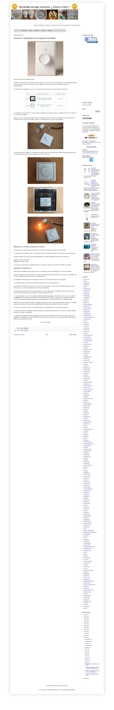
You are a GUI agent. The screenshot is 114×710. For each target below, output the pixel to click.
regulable (86, 548)
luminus (86, 485)
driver (85, 358)
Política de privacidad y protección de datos (57, 685)
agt (84, 281)
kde (85, 438)
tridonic (85, 588)
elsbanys (86, 371)
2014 (85, 678)
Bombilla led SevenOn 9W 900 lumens (95, 235)
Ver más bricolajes (45, 322)
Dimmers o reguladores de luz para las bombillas (92, 671)
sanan (85, 559)
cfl (84, 320)
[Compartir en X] (24, 328)
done (85, 355)
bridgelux (86, 313)
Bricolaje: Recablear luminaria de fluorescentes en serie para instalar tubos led (95, 183)
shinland (86, 566)
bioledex (86, 310)
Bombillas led (94, 214)
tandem (85, 577)
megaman (86, 496)
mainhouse (86, 490)
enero (86, 662)
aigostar (86, 283)
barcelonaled (87, 304)
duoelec (86, 360)
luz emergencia (87, 489)
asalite (85, 299)
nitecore (86, 507)
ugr (84, 593)
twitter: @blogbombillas (88, 157)
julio (86, 649)
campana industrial (88, 317)
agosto (87, 647)
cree (85, 342)
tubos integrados (88, 590)
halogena (86, 416)
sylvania (86, 575)
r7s (84, 537)
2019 (85, 629)
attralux (85, 301)
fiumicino (86, 384)
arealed (85, 295)
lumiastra (86, 481)
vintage (85, 599)
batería (85, 306)
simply (85, 572)
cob (85, 333)
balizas (85, 302)
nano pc (86, 503)
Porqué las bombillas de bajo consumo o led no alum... (92, 668)
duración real (87, 362)
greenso (86, 407)
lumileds (86, 483)
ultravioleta (86, 595)
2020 (85, 627)
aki (84, 286)
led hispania (87, 449)
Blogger (73, 689)
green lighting (87, 404)
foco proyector (87, 389)
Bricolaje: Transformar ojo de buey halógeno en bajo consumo (95, 204)
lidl (84, 469)
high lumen (86, 422)
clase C (85, 331)
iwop (85, 432)
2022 (85, 623)
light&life (86, 472)
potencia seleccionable (89, 532)
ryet (85, 554)
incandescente (87, 429)
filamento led (87, 382)
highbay (86, 423)
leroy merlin (86, 465)
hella (85, 418)
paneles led (86, 523)
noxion (85, 512)
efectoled (86, 369)
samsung (86, 557)
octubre (87, 643)
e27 (85, 366)
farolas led (86, 378)
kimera (85, 440)
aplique (85, 293)
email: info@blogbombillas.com (90, 153)
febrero (87, 660)
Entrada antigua (73, 334)
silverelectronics (88, 570)
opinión (85, 514)
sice (85, 568)
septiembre (88, 645)
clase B (85, 329)
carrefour (86, 319)
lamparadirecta (87, 443)
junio (86, 651)
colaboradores (87, 335)
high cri (85, 420)
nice (85, 505)
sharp (85, 565)
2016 (85, 635)
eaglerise (86, 367)
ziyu (85, 608)
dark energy (87, 344)
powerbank (86, 534)
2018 (85, 631)
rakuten (85, 539)
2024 (85, 618)
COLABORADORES (59, 30)
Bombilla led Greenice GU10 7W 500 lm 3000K (95, 266)
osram (85, 518)
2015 (85, 637)
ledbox (85, 454)
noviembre (88, 641)
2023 (85, 621)
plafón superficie (88, 530)
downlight (86, 357)
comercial (86, 337)
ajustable (86, 284)
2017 (85, 633)
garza (85, 396)
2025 (85, 616)
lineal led (86, 474)
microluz (86, 499)
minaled (86, 501)
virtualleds (86, 601)
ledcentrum (86, 456)
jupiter (85, 434)
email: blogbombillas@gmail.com (90, 151)
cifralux (85, 322)
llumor (85, 480)
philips (85, 527)
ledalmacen (86, 451)
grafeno (85, 402)
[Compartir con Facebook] (26, 328)
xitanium (86, 606)
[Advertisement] (91, 72)
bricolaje (21, 330)
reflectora (86, 545)
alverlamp (86, 290)
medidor (86, 494)
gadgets (86, 395)
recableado (86, 543)
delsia (85, 348)
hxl (84, 425)
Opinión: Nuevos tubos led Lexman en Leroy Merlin (95, 255)
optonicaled (86, 516)
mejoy (85, 498)
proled (85, 536)
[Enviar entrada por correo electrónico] (17, 328)
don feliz (86, 353)
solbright (86, 574)
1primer (85, 279)
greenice (86, 405)
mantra (85, 492)
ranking (85, 541)
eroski (85, 375)
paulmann (86, 525)
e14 (85, 364)
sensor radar (87, 561)
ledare (85, 452)
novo (85, 510)
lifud (85, 471)
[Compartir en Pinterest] (27, 328)
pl (84, 528)
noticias (85, 508)
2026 (85, 614)
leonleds (86, 463)
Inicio (46, 334)
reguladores (25, 330)
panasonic (86, 521)
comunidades (87, 340)
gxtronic (86, 413)
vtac (85, 604)
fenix (85, 380)
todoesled (86, 583)
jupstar (85, 436)
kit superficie (87, 442)
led (84, 447)
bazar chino (86, 308)
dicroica (86, 351)
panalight (86, 519)
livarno (85, 478)
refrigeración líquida (88, 546)
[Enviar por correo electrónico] (20, 328)
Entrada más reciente (19, 334)
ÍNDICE (17, 30)
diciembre (87, 639)
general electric (87, 398)
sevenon (86, 563)
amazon (86, 292)
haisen (85, 414)
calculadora (86, 315)
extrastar (86, 376)
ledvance (86, 461)
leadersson (86, 445)
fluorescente (87, 386)
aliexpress (86, 288)
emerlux (86, 373)
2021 (85, 625)
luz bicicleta (86, 487)
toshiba (85, 586)
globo (85, 400)
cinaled (85, 324)
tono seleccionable (88, 584)
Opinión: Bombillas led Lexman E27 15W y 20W (95, 194)
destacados (86, 349)
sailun (85, 555)
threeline (86, 579)
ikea (85, 427)
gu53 (85, 411)
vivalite (85, 602)
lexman (85, 467)
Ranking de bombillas (94, 245)
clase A (85, 328)
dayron (85, 346)
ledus (85, 460)
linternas (86, 476)
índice (85, 431)
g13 (85, 393)
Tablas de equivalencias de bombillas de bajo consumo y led (95, 170)
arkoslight (86, 297)
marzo (87, 658)
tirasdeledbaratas (88, 581)
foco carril (86, 387)
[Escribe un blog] (22, 328)
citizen (85, 326)
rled (85, 552)
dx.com (33, 89)
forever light (86, 391)
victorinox (86, 597)
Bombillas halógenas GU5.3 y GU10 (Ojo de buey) (95, 225)
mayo (86, 654)
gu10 (85, 409)
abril (86, 656)
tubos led (86, 592)
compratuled (87, 339)
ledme (85, 458)
